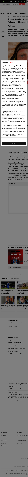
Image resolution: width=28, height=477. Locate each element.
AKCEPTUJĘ (14, 143)
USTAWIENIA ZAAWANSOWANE (14, 139)
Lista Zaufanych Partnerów (10, 135)
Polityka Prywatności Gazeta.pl (8, 105)
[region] (14, 103)
